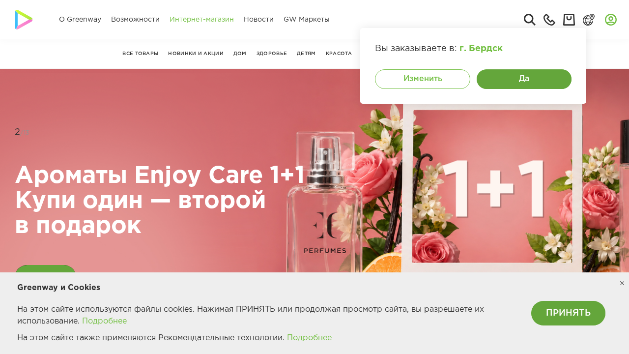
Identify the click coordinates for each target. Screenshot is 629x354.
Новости (259, 20)
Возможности (135, 20)
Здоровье (272, 54)
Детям (306, 54)
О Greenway (80, 20)
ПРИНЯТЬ (568, 313)
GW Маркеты (307, 20)
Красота (339, 54)
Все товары (140, 54)
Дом (240, 54)
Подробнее (104, 321)
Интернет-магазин (202, 20)
